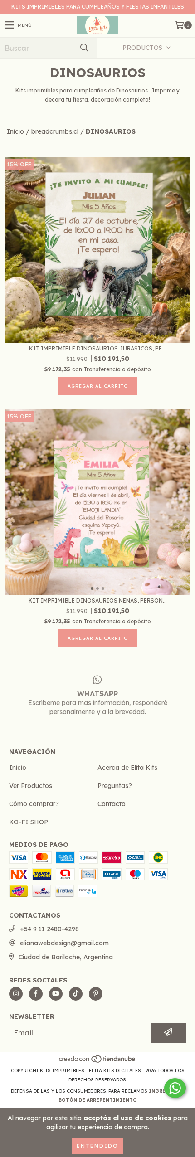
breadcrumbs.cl (54, 131)
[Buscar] (84, 48)
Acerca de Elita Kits (127, 767)
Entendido (97, 1145)
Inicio (15, 131)
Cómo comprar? (34, 804)
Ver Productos (30, 786)
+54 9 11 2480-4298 (49, 929)
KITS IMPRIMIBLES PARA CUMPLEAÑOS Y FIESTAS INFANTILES (97, 6)
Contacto (112, 804)
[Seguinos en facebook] (36, 994)
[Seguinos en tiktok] (76, 994)
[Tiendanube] (97, 1062)
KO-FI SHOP (28, 822)
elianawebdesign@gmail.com (64, 943)
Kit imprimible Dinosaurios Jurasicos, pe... (97, 348)
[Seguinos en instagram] (16, 994)
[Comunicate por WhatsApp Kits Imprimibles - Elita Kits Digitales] (175, 1088)
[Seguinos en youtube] (56, 994)
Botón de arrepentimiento (97, 1100)
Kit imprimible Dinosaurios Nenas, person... (98, 600)
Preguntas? (115, 786)
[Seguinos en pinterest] (95, 994)
